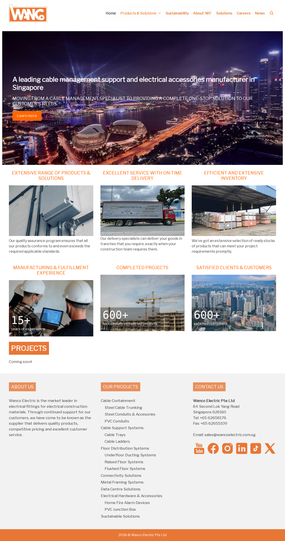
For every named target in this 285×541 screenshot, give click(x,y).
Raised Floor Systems (124, 462)
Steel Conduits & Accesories (130, 414)
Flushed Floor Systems (125, 468)
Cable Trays (115, 434)
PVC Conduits (117, 421)
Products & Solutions (138, 13)
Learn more (27, 116)
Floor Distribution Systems (125, 448)
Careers (243, 13)
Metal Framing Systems (122, 482)
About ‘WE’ (202, 13)
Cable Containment (118, 400)
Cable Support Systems (122, 428)
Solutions (224, 13)
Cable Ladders (117, 441)
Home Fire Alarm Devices (127, 502)
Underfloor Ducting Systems (130, 455)
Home (111, 13)
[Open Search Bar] (271, 13)
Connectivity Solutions (121, 475)
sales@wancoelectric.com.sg (230, 434)
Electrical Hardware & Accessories (131, 496)
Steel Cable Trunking (123, 407)
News (260, 13)
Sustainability (177, 13)
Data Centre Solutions (120, 489)
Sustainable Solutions (120, 516)
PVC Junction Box (120, 509)
